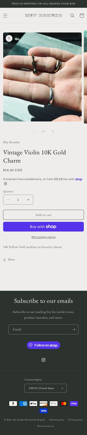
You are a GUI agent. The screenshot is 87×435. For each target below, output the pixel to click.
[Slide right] (52, 131)
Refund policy (56, 419)
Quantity (8, 191)
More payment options (43, 236)
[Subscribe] (73, 329)
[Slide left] (34, 131)
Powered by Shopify (35, 419)
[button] (5, 15)
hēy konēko (18, 419)
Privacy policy (75, 419)
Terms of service (45, 425)
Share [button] (11, 259)
